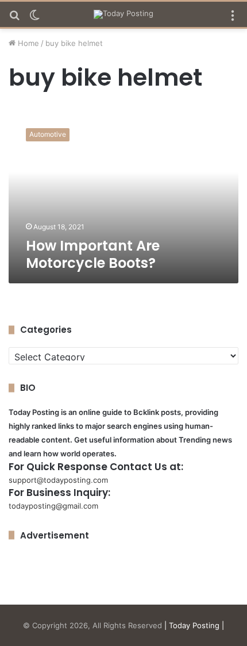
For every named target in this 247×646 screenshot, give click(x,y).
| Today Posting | (194, 625)
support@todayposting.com (58, 479)
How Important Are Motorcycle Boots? (93, 254)
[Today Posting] (123, 14)
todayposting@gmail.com (53, 505)
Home (27, 43)
